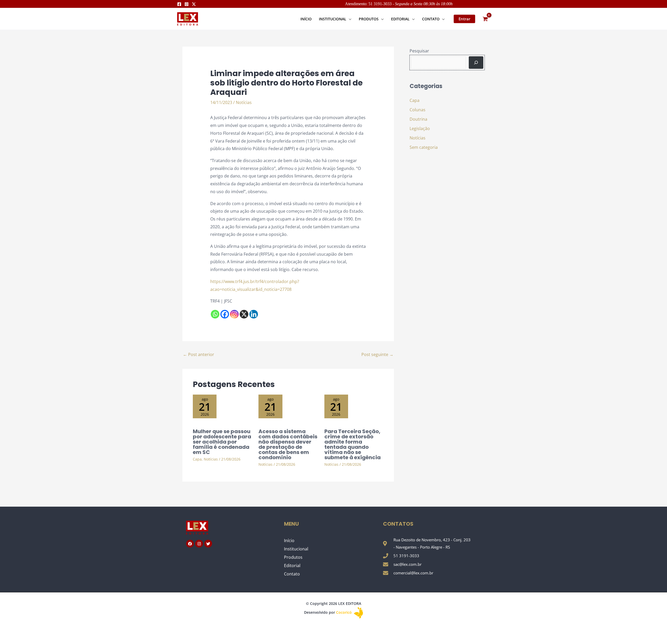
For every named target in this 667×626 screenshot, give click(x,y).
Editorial (292, 565)
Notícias (244, 102)
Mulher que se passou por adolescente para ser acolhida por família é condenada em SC (222, 442)
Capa (197, 459)
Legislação (420, 128)
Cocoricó (344, 612)
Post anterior (198, 354)
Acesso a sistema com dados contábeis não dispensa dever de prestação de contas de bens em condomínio (287, 444)
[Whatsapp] (215, 314)
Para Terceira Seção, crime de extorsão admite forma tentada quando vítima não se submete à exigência (352, 444)
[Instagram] (186, 4)
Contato (292, 574)
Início (289, 540)
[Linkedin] (253, 314)
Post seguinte (377, 354)
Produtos (293, 557)
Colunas (417, 110)
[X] (244, 314)
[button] (348, 18)
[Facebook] (179, 4)
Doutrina (418, 119)
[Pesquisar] (476, 62)
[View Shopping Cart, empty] (485, 18)
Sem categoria (424, 147)
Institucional (296, 549)
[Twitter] (194, 4)
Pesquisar (419, 51)
